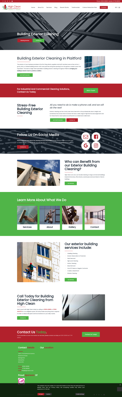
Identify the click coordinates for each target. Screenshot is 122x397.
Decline (48, 394)
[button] (117, 7)
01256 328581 (104, 1)
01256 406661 (47, 309)
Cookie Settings (80, 394)
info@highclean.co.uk (27, 370)
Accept (41, 394)
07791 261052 (116, 1)
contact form (51, 142)
